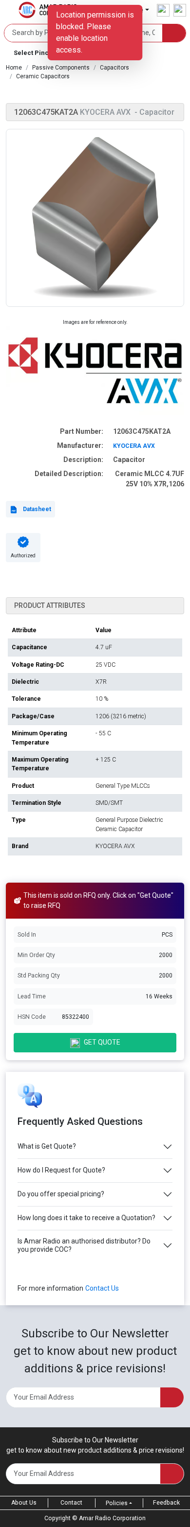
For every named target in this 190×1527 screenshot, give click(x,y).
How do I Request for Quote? (61, 1170)
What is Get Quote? (47, 1146)
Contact (71, 1502)
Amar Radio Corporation (112, 1518)
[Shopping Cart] (179, 10)
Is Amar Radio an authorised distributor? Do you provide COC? (84, 1245)
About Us (24, 1502)
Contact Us (102, 1288)
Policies (117, 1503)
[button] (95, 217)
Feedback (166, 1502)
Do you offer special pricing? (61, 1194)
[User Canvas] (163, 10)
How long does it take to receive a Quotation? (86, 1218)
